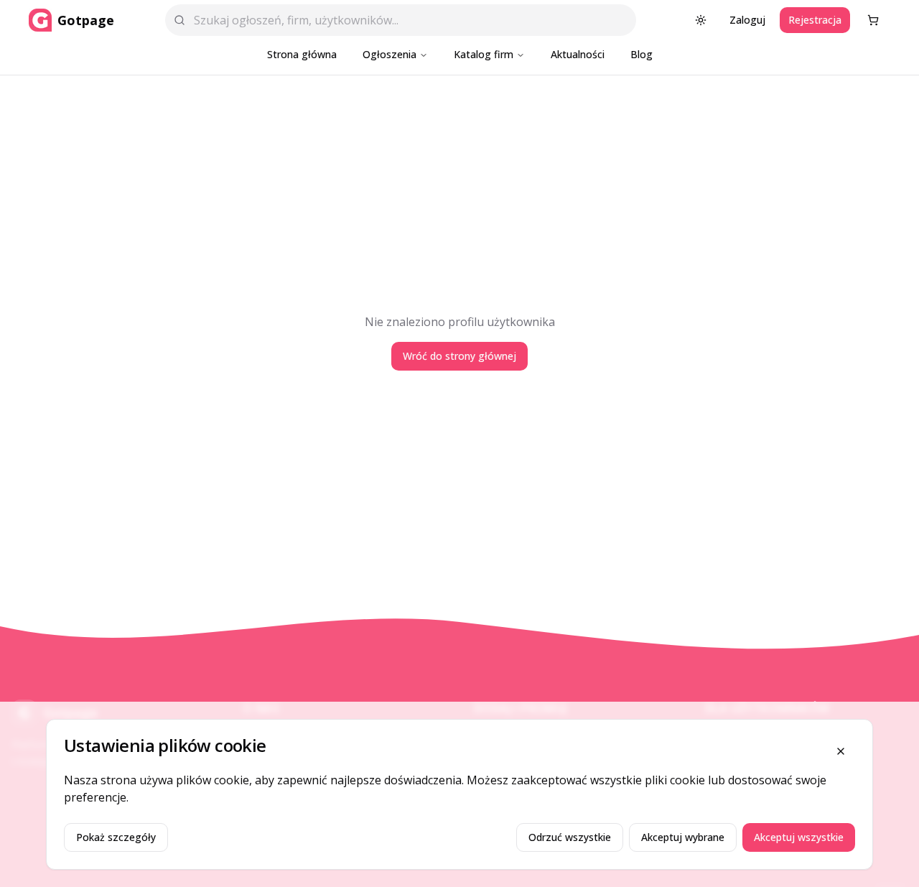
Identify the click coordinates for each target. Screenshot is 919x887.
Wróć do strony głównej (459, 356)
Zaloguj (747, 20)
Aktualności (578, 54)
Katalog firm (483, 54)
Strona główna (302, 54)
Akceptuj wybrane (682, 837)
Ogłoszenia (389, 54)
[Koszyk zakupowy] (873, 20)
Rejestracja (814, 20)
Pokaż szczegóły (116, 837)
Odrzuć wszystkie (569, 837)
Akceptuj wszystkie (799, 837)
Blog (641, 54)
